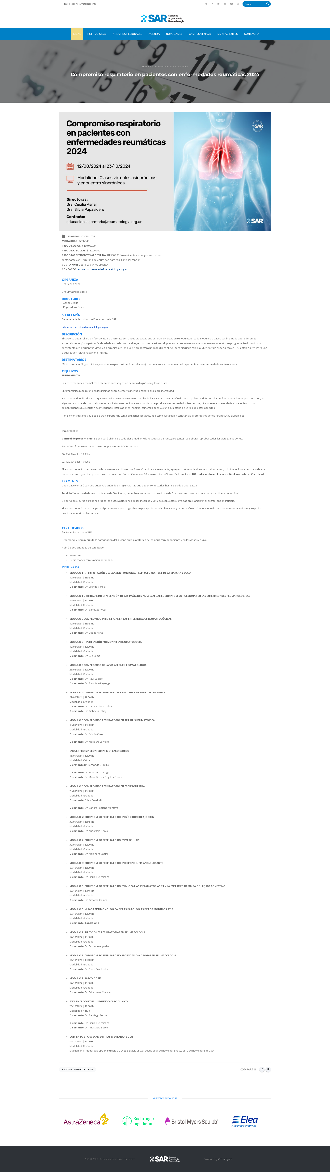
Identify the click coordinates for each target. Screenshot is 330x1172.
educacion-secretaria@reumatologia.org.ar (102, 269)
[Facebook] (212, 3)
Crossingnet (225, 1159)
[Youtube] (231, 3)
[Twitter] (218, 3)
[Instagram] (205, 3)
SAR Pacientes (228, 33)
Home (145, 66)
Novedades (174, 33)
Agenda (154, 33)
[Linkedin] (225, 3)
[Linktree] (238, 3)
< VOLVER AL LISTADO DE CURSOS (77, 1069)
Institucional (96, 33)
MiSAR (77, 33)
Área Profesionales (127, 33)
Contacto (251, 33)
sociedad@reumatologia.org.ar (81, 3)
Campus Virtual (200, 33)
